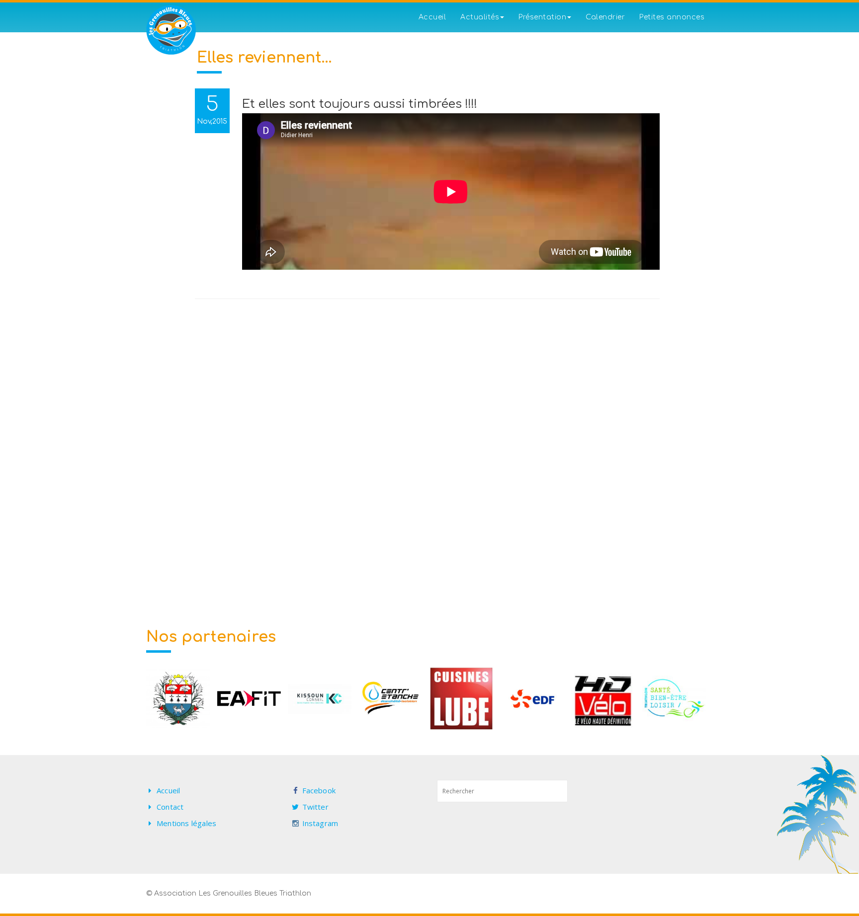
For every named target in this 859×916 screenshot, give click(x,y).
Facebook (319, 790)
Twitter (315, 807)
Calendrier (605, 17)
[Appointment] (171, 29)
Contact (170, 807)
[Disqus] (430, 438)
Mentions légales (186, 823)
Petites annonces (671, 17)
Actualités (479, 17)
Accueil (432, 17)
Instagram (320, 823)
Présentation (542, 17)
